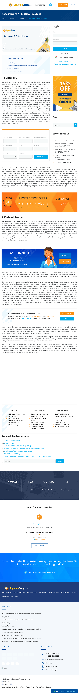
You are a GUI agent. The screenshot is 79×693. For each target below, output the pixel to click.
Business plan (37, 524)
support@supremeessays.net (18, 264)
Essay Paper (5, 617)
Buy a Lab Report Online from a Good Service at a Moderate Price (21, 629)
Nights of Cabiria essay (12, 454)
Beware (74, 593)
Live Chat (65, 255)
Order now (63, 5)
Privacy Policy (20, 687)
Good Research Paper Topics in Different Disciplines (17, 620)
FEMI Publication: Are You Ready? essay (17, 446)
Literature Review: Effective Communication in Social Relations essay (27, 456)
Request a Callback (51, 666)
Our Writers (65, 593)
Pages (20, 145)
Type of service (7, 137)
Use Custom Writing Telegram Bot (41, 572)
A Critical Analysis (13, 68)
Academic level (7, 145)
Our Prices (42, 593)
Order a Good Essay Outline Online (12, 632)
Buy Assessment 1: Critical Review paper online (22, 65)
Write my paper (67, 313)
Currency (21, 153)
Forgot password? (65, 61)
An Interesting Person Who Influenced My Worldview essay (24, 448)
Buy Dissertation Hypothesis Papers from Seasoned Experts (20, 641)
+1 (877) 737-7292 (40, 5)
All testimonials (40, 546)
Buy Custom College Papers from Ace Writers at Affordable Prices (21, 614)
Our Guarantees (19, 593)
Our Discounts (32, 593)
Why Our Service (53, 593)
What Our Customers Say (39, 507)
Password (56, 40)
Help (66, 319)
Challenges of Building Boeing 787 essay (18, 451)
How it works (7, 593)
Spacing (5, 153)
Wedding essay (9, 443)
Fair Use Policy (40, 687)
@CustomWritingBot (51, 670)
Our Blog (5, 597)
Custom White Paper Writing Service (13, 635)
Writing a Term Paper (8, 626)
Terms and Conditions (8, 687)
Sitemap (48, 687)
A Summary (11, 63)
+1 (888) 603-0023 (20, 260)
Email (54, 32)
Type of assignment (24, 137)
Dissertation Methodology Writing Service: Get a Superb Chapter (21, 638)
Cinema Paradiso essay (12, 440)
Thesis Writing (6, 623)
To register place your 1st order (65, 64)
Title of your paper (40, 137)
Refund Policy (30, 687)
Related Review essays (15, 71)
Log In (65, 49)
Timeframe (37, 145)
